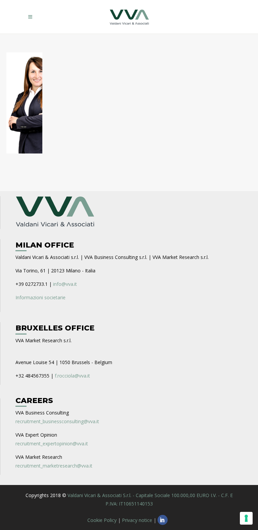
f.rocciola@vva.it (72, 375)
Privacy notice (137, 520)
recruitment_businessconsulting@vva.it (57, 421)
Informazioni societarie (40, 297)
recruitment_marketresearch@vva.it (53, 465)
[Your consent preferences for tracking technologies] (246, 518)
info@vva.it (65, 284)
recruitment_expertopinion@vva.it (51, 443)
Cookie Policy (102, 520)
